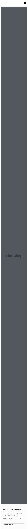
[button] (25, 2)
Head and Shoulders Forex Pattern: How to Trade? (12, 510)
